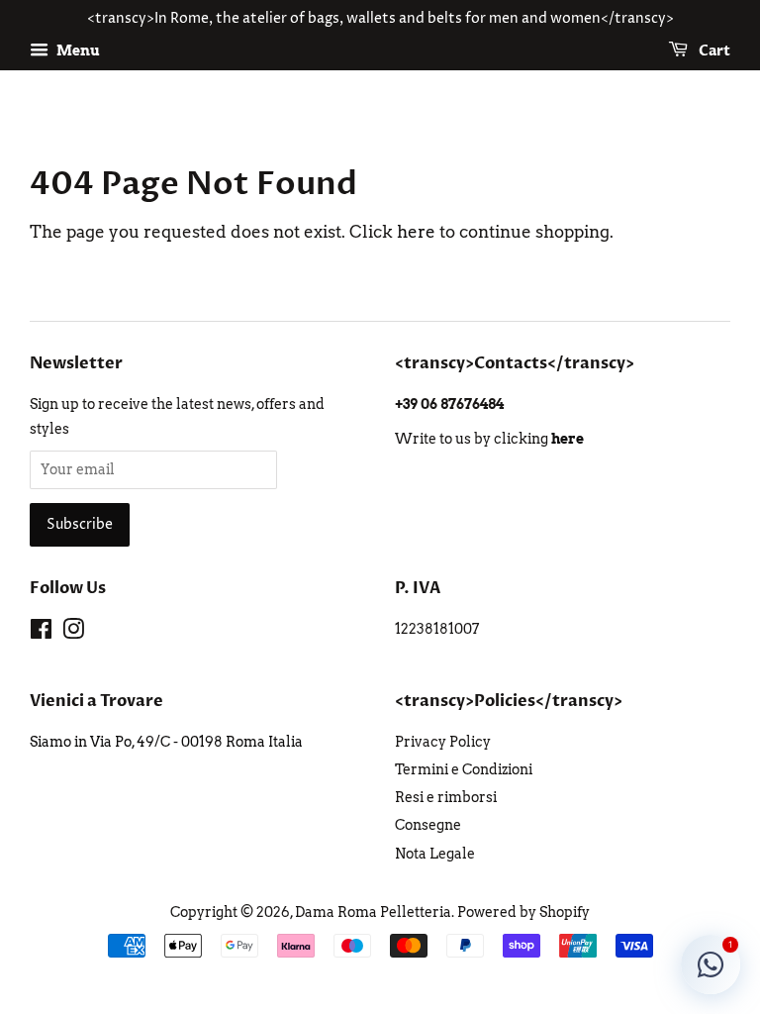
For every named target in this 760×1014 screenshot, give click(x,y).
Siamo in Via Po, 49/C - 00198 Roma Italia (166, 742)
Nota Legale (435, 853)
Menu (76, 50)
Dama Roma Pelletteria (373, 912)
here (416, 232)
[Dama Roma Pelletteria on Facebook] (41, 633)
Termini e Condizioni (463, 769)
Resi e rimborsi (446, 797)
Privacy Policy (443, 742)
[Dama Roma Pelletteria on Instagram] (73, 633)
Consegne (428, 825)
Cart (713, 51)
